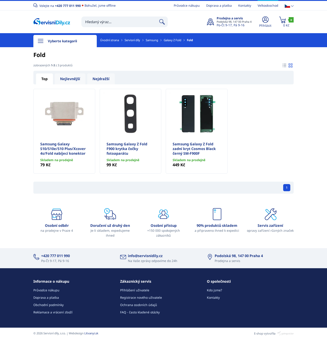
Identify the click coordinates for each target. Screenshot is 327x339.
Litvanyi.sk (91, 333)
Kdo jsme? (214, 290)
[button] (289, 6)
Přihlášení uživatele (134, 290)
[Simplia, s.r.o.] (285, 333)
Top (44, 78)
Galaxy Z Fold (172, 40)
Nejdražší (101, 78)
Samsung (152, 40)
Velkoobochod (268, 5)
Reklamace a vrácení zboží (53, 312)
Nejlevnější (70, 78)
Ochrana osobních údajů (138, 305)
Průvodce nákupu (187, 5)
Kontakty (244, 5)
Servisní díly (132, 40)
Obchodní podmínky (48, 305)
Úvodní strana (109, 40)
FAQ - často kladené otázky (140, 312)
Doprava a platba (219, 5)
